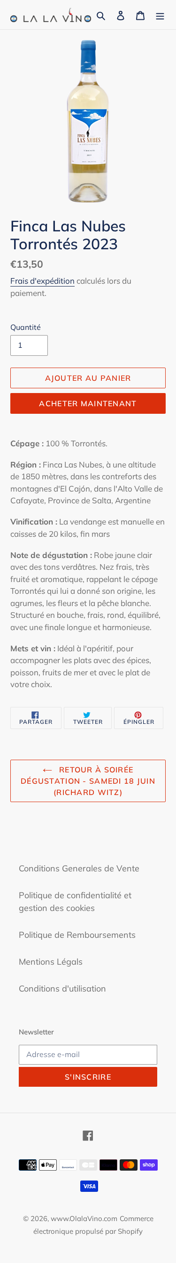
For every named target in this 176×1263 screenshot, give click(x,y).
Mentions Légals (51, 961)
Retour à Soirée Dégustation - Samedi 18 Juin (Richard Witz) (88, 781)
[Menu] (160, 15)
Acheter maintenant (88, 403)
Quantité (25, 327)
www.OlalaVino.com (84, 1218)
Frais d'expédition (42, 281)
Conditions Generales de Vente (79, 868)
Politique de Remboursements (77, 934)
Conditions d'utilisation (62, 988)
